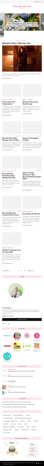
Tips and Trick (6, 432)
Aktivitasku (10, 369)
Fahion (29, 421)
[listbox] (22, 25)
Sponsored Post (25, 429)
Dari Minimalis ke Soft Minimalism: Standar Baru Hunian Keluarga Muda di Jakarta (22, 25)
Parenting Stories (7, 429)
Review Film (9, 99)
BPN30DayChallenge (8, 418)
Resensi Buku (30, 211)
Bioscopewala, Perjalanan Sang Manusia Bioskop (8, 176)
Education (22, 421)
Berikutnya (30, 270)
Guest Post (35, 421)
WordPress (12, 464)
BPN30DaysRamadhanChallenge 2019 (23, 418)
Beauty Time (10, 385)
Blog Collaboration (18, 415)
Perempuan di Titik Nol (31, 214)
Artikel (22, 21)
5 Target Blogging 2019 (12, 381)
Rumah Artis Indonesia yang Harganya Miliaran (18, 406)
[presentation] (4, 25)
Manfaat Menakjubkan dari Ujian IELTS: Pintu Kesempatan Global (21, 404)
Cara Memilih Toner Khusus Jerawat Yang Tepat (17, 386)
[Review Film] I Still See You (16, 43)
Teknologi (33, 429)
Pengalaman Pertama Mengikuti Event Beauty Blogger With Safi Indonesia (21, 371)
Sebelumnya (6, 270)
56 (19, 270)
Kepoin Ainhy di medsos (22, 319)
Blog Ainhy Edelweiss (22, 6)
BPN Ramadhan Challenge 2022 (10, 421)
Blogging (28, 415)
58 (25, 270)
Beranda (4, 99)
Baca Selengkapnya (7, 78)
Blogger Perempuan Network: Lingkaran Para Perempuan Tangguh (20, 376)
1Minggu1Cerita (7, 415)
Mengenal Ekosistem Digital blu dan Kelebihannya (17, 392)
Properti (16, 429)
